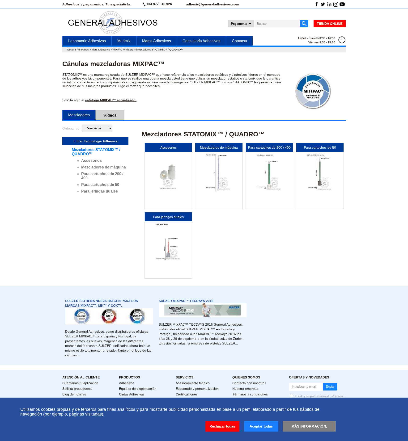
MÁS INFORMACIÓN (308, 426)
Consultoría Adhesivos (201, 41)
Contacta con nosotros (249, 383)
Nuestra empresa (245, 389)
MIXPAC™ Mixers (123, 49)
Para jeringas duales (99, 191)
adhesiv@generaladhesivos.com (212, 4)
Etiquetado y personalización (197, 389)
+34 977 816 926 (159, 4)
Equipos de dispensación (137, 389)
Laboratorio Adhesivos (87, 41)
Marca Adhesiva (101, 49)
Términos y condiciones (250, 394)
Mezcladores (79, 115)
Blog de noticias (74, 394)
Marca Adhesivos (156, 41)
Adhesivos (126, 383)
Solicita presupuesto (77, 389)
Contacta (239, 41)
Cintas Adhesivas (131, 394)
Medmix (124, 41)
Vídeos (110, 115)
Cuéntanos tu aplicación (80, 383)
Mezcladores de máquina (103, 167)
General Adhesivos (78, 49)
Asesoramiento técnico (193, 383)
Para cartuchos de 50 (100, 185)
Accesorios (91, 161)
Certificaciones (187, 394)
